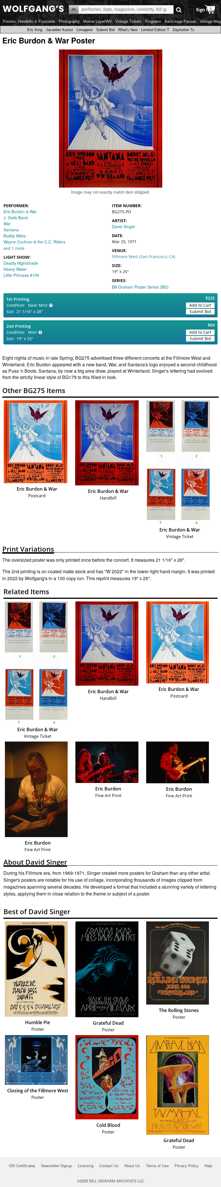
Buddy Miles (14, 236)
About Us (132, 1165)
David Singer (123, 226)
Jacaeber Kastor (59, 30)
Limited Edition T (155, 30)
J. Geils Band (15, 217)
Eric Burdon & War (20, 211)
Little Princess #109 (21, 275)
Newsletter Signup (56, 1165)
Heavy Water (15, 269)
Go (179, 9)
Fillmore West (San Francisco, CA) (143, 256)
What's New (128, 30)
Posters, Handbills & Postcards (29, 21)
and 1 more (13, 248)
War (7, 223)
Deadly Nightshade (20, 263)
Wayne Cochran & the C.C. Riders (34, 242)
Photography (69, 21)
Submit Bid (105, 30)
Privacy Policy (186, 1165)
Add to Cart (200, 305)
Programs (153, 21)
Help (208, 1165)
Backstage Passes (180, 21)
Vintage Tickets (128, 21)
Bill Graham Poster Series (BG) (140, 287)
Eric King (34, 30)
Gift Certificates (22, 1165)
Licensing (86, 1165)
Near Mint (37, 305)
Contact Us (109, 1165)
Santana (11, 230)
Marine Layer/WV (97, 21)
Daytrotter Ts (183, 30)
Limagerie (85, 30)
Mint (32, 332)
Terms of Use (157, 1165)
